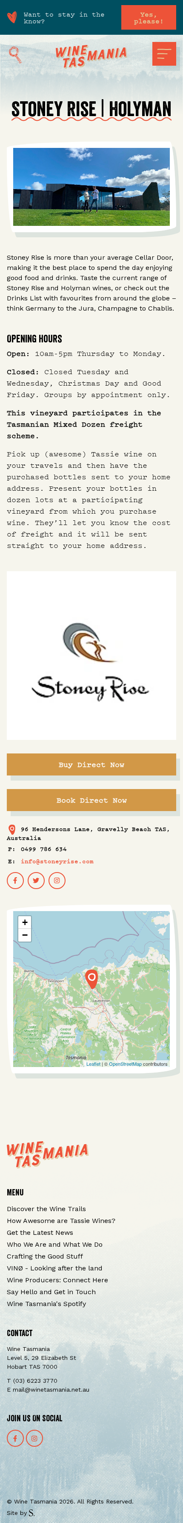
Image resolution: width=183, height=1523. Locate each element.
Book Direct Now (92, 800)
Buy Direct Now (91, 764)
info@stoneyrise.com (57, 861)
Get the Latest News (40, 1232)
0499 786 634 (44, 849)
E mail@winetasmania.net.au (48, 1389)
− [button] (25, 935)
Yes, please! (149, 17)
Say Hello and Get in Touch (51, 1292)
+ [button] (25, 922)
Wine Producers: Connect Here (57, 1280)
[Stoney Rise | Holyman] (91, 979)
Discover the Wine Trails (46, 1209)
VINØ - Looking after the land (55, 1268)
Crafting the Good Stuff (45, 1256)
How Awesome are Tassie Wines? (61, 1221)
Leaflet (93, 1063)
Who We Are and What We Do (55, 1244)
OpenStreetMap (125, 1063)
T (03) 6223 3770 (32, 1380)
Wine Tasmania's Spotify (46, 1304)
